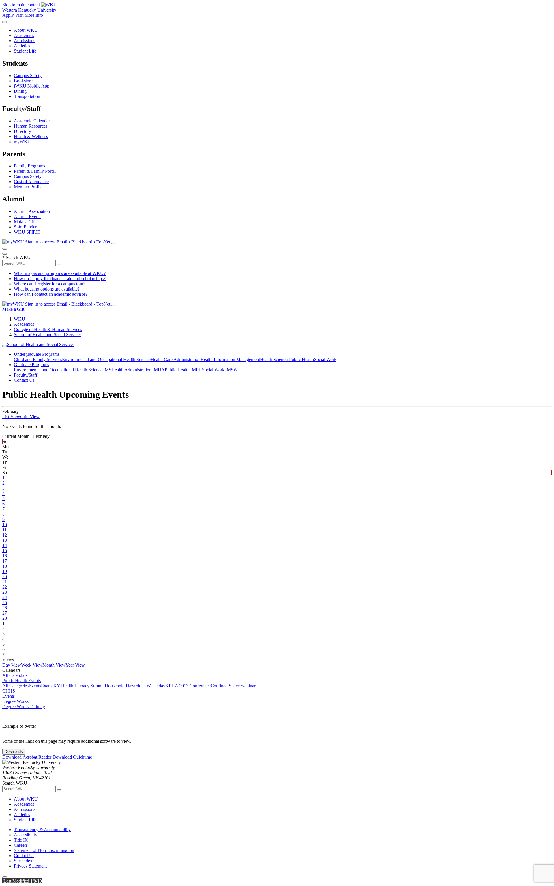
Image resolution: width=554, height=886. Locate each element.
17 (4, 561)
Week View (31, 664)
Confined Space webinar (233, 685)
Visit (19, 15)
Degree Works (15, 701)
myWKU (22, 141)
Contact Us (24, 380)
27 (4, 612)
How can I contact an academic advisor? (50, 294)
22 (4, 587)
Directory (22, 131)
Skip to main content (21, 4)
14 (4, 545)
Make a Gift (25, 221)
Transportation (27, 96)
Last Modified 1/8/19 (22, 880)
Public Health (301, 359)
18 (4, 566)
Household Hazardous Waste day (135, 685)
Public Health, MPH (183, 369)
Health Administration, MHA (138, 369)
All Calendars (14, 675)
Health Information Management (230, 359)
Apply (8, 15)
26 (4, 607)
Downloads (14, 751)
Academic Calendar (32, 120)
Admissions (24, 40)
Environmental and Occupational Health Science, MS (62, 369)
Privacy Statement (30, 865)
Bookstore (23, 80)
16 (4, 555)
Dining (20, 91)
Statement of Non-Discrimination (44, 850)
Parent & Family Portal (35, 171)
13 (4, 540)
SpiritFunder (25, 226)
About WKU (26, 30)
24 (4, 597)
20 (4, 576)
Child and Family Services (38, 359)
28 (4, 618)
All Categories (15, 685)
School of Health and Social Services (47, 334)
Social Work (325, 359)
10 (4, 524)
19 (4, 571)
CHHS (8, 690)
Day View (11, 664)
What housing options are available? (47, 288)
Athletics (22, 45)
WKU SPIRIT (27, 232)
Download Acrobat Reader (27, 757)
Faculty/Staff (25, 375)
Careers (21, 845)
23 (4, 592)
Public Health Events (21, 680)
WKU (19, 319)
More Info (34, 15)
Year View (75, 664)
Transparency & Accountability (42, 829)
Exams (47, 685)
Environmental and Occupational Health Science (106, 359)
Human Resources (30, 126)
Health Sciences (274, 359)
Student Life (25, 51)
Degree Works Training (23, 706)
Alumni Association (32, 211)
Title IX (21, 839)
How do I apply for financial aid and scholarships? (60, 278)
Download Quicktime (72, 757)
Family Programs (29, 165)
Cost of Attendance (31, 181)
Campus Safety (28, 75)
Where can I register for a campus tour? (49, 283)
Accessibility (25, 834)
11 (4, 529)
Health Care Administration (176, 359)
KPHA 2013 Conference (188, 685)
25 (4, 602)
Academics (24, 35)
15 (4, 550)
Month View (53, 664)
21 (4, 581)
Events (35, 685)
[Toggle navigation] (4, 346)
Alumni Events (27, 216)
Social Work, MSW (220, 369)
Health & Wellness (31, 136)
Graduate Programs (31, 364)
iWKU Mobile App (31, 85)
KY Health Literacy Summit (79, 685)
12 (4, 535)
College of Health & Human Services (48, 329)
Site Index (23, 860)
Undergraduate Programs (36, 354)
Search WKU (16, 257)
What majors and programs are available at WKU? (60, 273)
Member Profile (28, 186)
